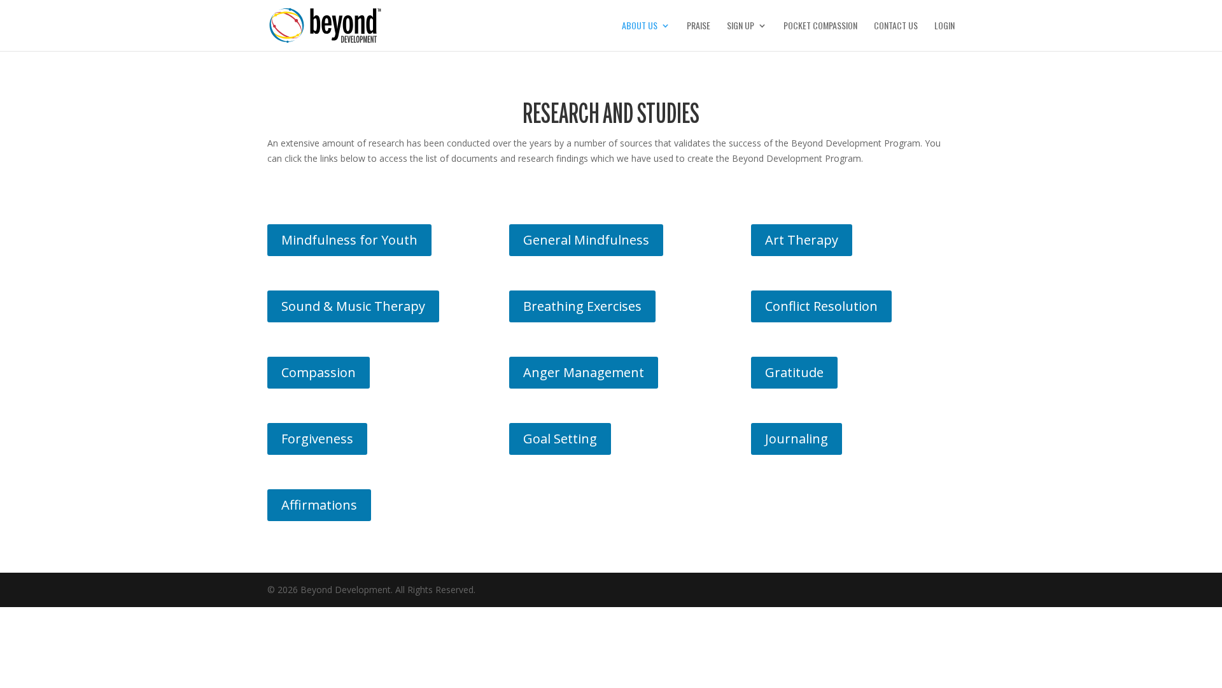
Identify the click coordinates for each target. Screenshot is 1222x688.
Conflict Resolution (821, 306)
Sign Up (740, 26)
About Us (639, 26)
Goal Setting (560, 438)
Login (944, 26)
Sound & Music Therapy (353, 306)
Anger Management (583, 372)
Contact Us (896, 26)
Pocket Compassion (820, 26)
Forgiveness (317, 438)
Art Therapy (801, 239)
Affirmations (319, 504)
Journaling (796, 438)
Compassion (318, 372)
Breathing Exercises (582, 306)
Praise (698, 26)
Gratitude (794, 372)
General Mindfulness (586, 239)
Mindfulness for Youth (349, 239)
